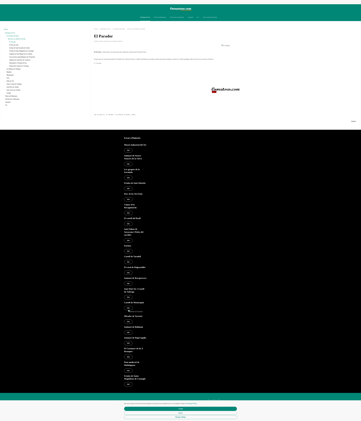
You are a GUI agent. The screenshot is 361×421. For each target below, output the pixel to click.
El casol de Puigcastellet (134, 267)
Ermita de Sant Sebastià (134, 183)
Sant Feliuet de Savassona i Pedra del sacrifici (133, 232)
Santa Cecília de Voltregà (14, 84)
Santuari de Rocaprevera (135, 278)
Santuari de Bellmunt (133, 327)
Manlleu (9, 72)
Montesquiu (10, 75)
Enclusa (127, 246)
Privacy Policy (192, 403)
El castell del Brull (132, 218)
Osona (6, 29)
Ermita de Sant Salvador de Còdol (19, 48)
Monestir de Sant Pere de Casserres (19, 60)
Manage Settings (180, 417)
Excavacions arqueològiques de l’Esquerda (22, 57)
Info (128, 308)
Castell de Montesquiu (134, 302)
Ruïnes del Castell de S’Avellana (19, 66)
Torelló (9, 93)
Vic (198, 17)
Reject (181, 413)
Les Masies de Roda (13, 36)
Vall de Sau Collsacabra (177, 17)
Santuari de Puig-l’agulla (135, 338)
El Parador (12, 42)
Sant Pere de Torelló (13, 87)
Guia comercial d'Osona (210, 17)
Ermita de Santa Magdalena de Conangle (21, 51)
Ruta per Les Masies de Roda (16, 39)
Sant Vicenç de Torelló (13, 90)
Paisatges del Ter (145, 17)
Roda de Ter (10, 81)
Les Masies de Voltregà (13, 69)
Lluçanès (190, 17)
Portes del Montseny (160, 17)
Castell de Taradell (132, 256)
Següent (353, 121)
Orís (8, 78)
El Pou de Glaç (13, 45)
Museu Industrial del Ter (135, 145)
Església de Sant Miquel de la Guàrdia (20, 54)
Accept (180, 409)
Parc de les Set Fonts (133, 194)
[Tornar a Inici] (180, 9)
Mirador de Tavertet (133, 316)
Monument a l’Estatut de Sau (18, 63)
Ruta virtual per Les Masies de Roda (111, 41)
